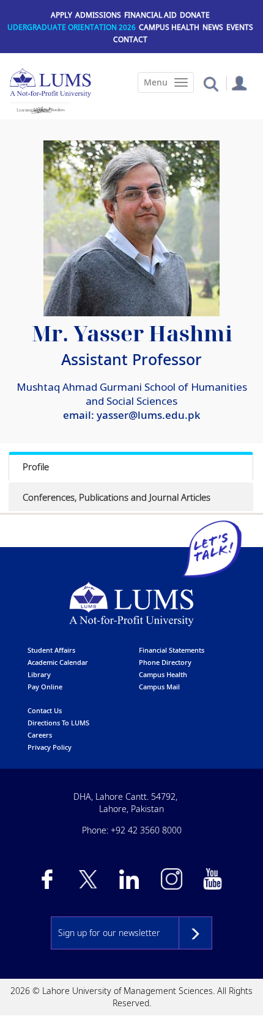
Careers (40, 734)
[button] (210, 83)
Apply (61, 15)
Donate (195, 15)
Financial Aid (150, 15)
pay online (45, 686)
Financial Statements (171, 650)
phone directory (165, 662)
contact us (45, 710)
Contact (130, 39)
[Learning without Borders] (40, 110)
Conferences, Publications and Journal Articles (116, 497)
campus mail (159, 686)
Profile (36, 466)
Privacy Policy (50, 747)
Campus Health (169, 27)
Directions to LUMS (58, 722)
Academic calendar (58, 662)
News (212, 27)
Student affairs (51, 650)
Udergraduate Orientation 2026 (71, 27)
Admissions (98, 15)
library (39, 674)
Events (239, 27)
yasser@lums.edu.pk (149, 415)
